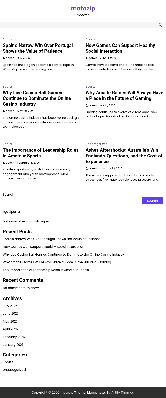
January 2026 (13, 345)
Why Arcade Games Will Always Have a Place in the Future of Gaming (124, 95)
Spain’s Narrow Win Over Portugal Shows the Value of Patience (38, 48)
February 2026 (14, 337)
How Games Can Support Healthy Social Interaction (120, 48)
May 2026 (10, 321)
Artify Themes (122, 392)
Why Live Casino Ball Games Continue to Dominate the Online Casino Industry (37, 98)
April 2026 (10, 329)
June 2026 (11, 313)
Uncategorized (96, 144)
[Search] (160, 25)
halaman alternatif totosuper (26, 221)
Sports (8, 39)
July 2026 (10, 306)
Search (8, 194)
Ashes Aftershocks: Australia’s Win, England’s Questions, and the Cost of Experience (124, 155)
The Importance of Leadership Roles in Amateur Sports (41, 153)
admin (10, 58)
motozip (83, 8)
